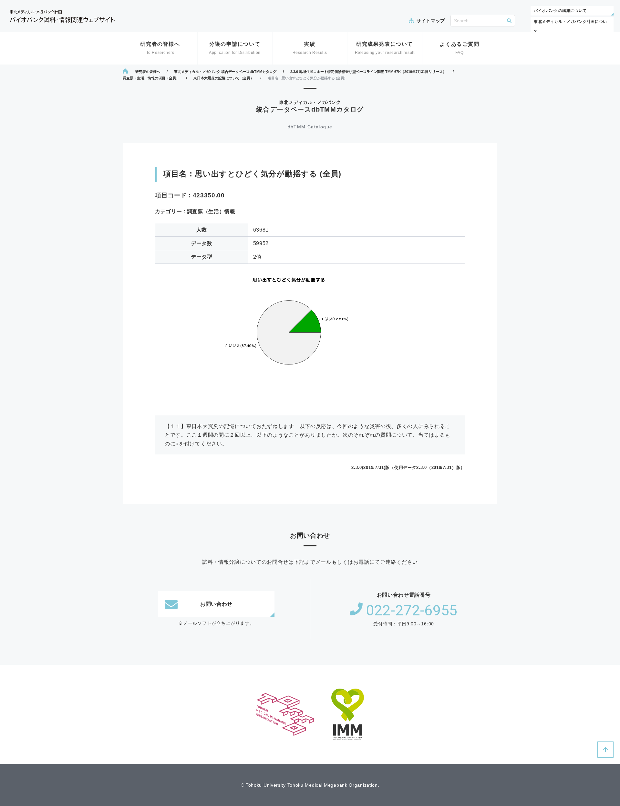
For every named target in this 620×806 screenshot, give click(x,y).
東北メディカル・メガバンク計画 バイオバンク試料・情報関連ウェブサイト (62, 16)
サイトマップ (431, 20)
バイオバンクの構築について (560, 10)
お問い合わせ (216, 604)
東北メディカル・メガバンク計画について (570, 26)
